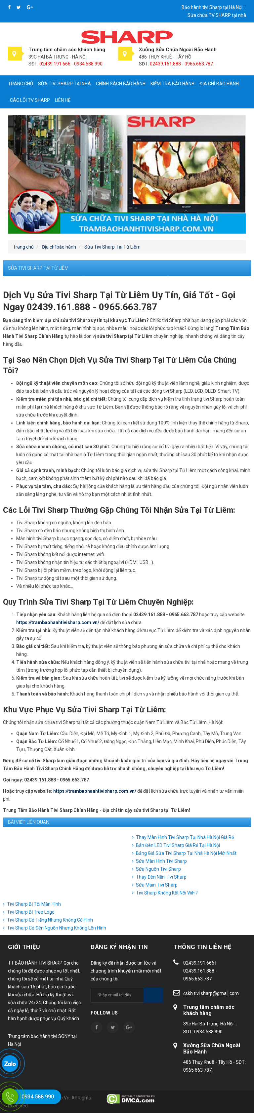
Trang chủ (20, 83)
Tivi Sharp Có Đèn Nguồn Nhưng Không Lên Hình (56, 928)
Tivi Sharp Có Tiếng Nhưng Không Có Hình (50, 920)
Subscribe (153, 995)
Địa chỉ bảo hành (219, 83)
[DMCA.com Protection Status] (131, 1098)
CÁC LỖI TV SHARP (30, 100)
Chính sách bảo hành (121, 83)
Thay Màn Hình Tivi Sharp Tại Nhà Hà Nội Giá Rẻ (185, 837)
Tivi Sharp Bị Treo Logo (31, 912)
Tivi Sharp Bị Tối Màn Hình (34, 904)
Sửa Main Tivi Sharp (157, 885)
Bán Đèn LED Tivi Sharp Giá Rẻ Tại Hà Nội (178, 845)
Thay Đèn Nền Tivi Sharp (161, 877)
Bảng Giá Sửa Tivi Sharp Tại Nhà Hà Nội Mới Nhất (186, 853)
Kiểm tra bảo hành (172, 83)
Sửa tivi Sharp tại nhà (64, 83)
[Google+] (30, 7)
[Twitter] (19, 7)
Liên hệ (62, 100)
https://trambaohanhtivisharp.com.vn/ (57, 622)
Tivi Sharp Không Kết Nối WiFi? (167, 892)
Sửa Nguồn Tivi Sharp (158, 869)
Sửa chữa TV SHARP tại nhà (217, 15)
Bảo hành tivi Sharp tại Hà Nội (212, 7)
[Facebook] (10, 7)
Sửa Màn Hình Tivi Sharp (161, 861)
